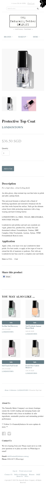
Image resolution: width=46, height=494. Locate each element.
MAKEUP (22, 37)
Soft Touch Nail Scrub (10, 365)
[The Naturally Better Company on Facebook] (4, 433)
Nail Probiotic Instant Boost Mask (33, 327)
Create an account (25, 471)
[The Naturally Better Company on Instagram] (9, 433)
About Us (19, 476)
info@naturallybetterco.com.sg (18, 456)
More (36, 37)
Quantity (5, 148)
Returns (31, 474)
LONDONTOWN (12, 127)
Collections (13, 390)
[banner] (23, 22)
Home (6, 390)
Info (11, 322)
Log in (15, 471)
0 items (19, 3)
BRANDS (8, 37)
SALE (38, 474)
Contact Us (8, 474)
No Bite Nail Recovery (10, 326)
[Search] (38, 8)
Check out (30, 3)
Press (26, 476)
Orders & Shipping (20, 474)
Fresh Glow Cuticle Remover (32, 366)
